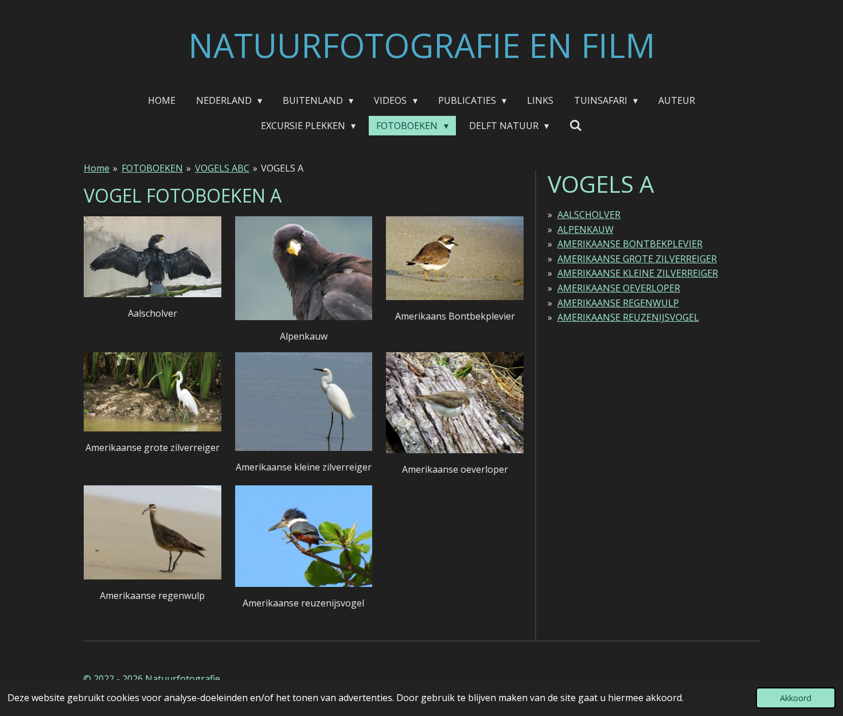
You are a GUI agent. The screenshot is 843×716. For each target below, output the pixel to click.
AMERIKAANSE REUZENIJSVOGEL (628, 317)
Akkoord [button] (795, 697)
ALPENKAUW (585, 229)
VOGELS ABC (222, 168)
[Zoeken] (576, 125)
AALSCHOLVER (588, 214)
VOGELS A (282, 168)
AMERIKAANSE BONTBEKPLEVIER (629, 244)
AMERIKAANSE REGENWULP (618, 303)
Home (97, 168)
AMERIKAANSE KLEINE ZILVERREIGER (637, 273)
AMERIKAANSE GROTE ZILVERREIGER (637, 258)
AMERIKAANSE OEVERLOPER (618, 288)
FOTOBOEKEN (152, 168)
